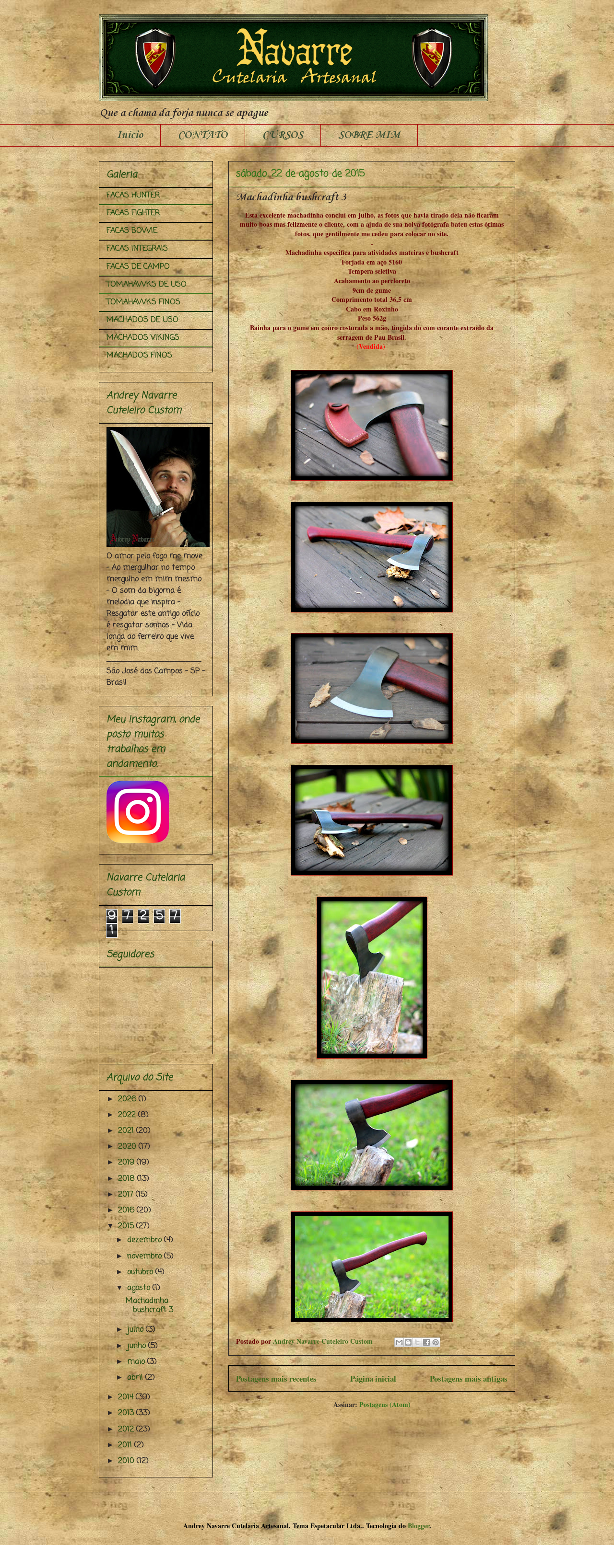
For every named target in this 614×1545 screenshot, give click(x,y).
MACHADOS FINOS (139, 355)
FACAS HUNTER (133, 195)
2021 (127, 1131)
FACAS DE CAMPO (138, 267)
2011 (126, 1445)
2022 (128, 1115)
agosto (140, 1288)
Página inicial (373, 1378)
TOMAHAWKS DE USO (146, 284)
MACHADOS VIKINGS (142, 338)
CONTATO (202, 135)
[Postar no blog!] (408, 1342)
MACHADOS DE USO (142, 320)
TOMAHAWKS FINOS (143, 302)
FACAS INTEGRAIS (137, 248)
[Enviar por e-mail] (399, 1342)
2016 (127, 1210)
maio (137, 1362)
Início (130, 135)
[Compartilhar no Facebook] (426, 1342)
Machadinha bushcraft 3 (291, 197)
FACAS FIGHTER (133, 213)
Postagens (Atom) (385, 1404)
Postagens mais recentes (276, 1378)
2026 (128, 1099)
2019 (127, 1162)
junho (137, 1346)
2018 (127, 1179)
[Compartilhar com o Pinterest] (435, 1342)
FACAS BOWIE (131, 231)
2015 (127, 1226)
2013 (127, 1413)
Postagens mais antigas (469, 1378)
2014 (127, 1397)
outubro (141, 1272)
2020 (128, 1147)
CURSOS (282, 135)
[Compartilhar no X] (417, 1342)
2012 (127, 1429)
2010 (127, 1461)
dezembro (145, 1240)
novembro (145, 1256)
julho (136, 1330)
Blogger (418, 1526)
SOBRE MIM (369, 135)
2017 (127, 1194)
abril (136, 1378)
